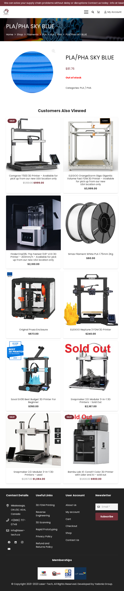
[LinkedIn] (16, 542)
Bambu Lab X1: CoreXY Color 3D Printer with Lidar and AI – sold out (90, 473)
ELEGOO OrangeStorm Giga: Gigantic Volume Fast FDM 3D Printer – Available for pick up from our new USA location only (90, 180)
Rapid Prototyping (46, 529)
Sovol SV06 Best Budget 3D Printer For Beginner (33, 401)
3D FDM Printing (45, 505)
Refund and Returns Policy (44, 545)
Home (9, 34)
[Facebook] (9, 542)
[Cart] (98, 12)
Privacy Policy (44, 536)
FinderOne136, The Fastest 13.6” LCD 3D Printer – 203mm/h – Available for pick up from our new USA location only (33, 256)
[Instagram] (22, 542)
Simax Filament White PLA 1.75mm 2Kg (90, 254)
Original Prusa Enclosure (33, 329)
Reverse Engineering (43, 513)
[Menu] (86, 12)
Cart (68, 519)
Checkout (71, 526)
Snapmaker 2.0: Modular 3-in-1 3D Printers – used (33, 473)
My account (73, 512)
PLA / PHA (56, 34)
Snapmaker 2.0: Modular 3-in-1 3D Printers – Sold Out (91, 401)
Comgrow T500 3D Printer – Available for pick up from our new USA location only (33, 177)
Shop (20, 34)
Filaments (32, 34)
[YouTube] (9, 549)
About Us (71, 505)
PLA (44, 34)
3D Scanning (43, 522)
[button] (93, 12)
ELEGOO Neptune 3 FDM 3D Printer (90, 329)
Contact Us (72, 540)
